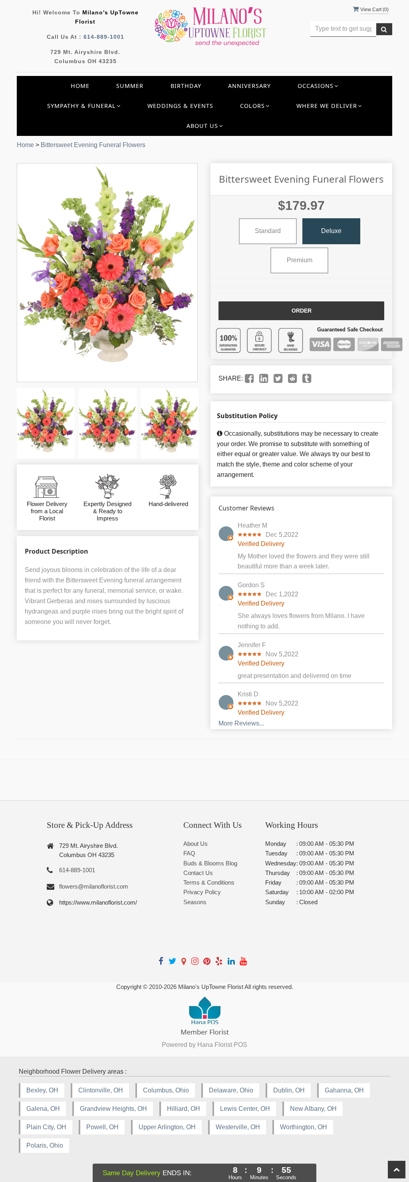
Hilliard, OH (183, 1108)
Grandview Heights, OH (113, 1108)
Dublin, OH (289, 1090)
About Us (195, 843)
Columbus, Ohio (166, 1090)
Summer (129, 86)
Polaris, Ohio (44, 1145)
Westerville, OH (238, 1127)
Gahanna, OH (344, 1090)
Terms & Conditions (208, 882)
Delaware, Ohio (231, 1090)
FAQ (189, 853)
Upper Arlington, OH (167, 1127)
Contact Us (198, 872)
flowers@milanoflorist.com (93, 886)
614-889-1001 (103, 37)
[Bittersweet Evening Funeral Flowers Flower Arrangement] (46, 423)
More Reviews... (241, 723)
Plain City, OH (46, 1127)
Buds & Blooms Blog (210, 863)
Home (80, 86)
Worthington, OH (303, 1127)
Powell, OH (102, 1127)
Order (302, 310)
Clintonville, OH (100, 1090)
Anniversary (249, 86)
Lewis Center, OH (245, 1108)
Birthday (186, 86)
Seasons (194, 902)
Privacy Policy (202, 892)
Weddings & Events (180, 106)
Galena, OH (43, 1108)
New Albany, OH (313, 1108)
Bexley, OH (42, 1090)
